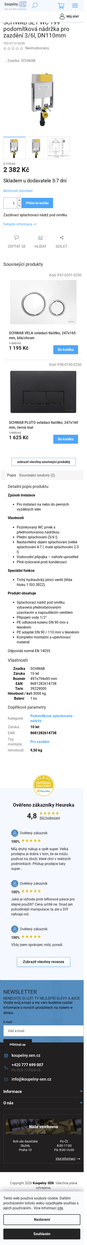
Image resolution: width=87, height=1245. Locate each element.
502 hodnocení (49, 818)
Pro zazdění (39, 742)
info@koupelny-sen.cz (31, 1079)
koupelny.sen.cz (26, 1055)
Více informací (65, 1158)
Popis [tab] (11, 475)
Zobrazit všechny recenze (43, 962)
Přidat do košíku (37, 203)
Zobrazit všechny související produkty (43, 462)
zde (60, 1208)
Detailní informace (17, 224)
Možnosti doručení (18, 191)
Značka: (21, 61)
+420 (27, 1064)
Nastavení (42, 1219)
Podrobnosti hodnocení (25, 55)
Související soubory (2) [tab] (37, 475)
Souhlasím (41, 1234)
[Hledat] (34, 5)
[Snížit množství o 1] (19, 205)
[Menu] (74, 5)
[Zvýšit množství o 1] (19, 200)
